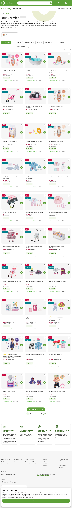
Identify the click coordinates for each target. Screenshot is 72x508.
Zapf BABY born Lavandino (9, 391)
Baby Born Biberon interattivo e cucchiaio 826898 (35, 317)
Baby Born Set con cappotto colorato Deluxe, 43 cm (58, 319)
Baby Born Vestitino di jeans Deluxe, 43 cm (35, 355)
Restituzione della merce (48, 461)
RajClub (63, 8)
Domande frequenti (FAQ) (65, 463)
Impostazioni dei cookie (30, 464)
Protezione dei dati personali (31, 461)
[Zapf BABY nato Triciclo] (12, 95)
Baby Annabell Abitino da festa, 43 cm (11, 246)
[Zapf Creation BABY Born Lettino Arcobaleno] (59, 235)
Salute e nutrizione (5, 464)
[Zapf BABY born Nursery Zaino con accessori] (35, 131)
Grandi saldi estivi (17, 8)
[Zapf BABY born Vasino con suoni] (12, 306)
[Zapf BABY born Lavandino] (12, 381)
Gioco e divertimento (17, 462)
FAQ (59, 8)
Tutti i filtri (7, 42)
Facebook (6, 482)
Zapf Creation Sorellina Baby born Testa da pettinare (59, 71)
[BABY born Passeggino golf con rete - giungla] (35, 235)
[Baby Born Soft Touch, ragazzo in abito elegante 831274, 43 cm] (12, 343)
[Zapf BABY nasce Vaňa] (35, 60)
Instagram (14, 482)
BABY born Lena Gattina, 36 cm (56, 106)
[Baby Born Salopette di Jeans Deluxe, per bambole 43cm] (35, 166)
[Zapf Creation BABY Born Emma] (12, 60)
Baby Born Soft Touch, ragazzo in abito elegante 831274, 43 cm (12, 357)
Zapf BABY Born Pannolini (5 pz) (10, 141)
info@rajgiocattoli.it (43, 475)
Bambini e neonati (5, 461)
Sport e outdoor (18, 459)
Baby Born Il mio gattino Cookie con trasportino (34, 107)
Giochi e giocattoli (5, 459)
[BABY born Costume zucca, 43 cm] (59, 381)
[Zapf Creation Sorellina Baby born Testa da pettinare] (59, 60)
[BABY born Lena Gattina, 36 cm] (59, 95)
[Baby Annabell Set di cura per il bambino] (35, 201)
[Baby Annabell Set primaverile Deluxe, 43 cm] (59, 166)
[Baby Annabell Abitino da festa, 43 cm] (12, 235)
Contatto (68, 8)
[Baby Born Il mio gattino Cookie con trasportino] (35, 95)
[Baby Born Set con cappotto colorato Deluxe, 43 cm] (59, 306)
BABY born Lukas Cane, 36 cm (56, 141)
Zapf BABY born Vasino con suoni (10, 317)
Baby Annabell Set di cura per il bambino (35, 212)
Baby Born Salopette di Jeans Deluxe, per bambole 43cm (35, 177)
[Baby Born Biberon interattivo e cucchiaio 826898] (35, 306)
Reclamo (45, 459)
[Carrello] (69, 3)
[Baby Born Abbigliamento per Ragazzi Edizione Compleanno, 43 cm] (35, 381)
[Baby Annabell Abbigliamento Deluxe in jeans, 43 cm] (12, 166)
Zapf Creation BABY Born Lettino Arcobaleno (56, 247)
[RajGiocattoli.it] (2, 13)
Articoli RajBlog (62, 465)
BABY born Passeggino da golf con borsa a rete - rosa (12, 282)
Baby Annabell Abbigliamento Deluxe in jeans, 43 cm (12, 177)
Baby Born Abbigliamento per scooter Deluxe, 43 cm (57, 282)
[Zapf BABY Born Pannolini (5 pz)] (12, 131)
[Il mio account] (62, 3)
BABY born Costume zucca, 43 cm (57, 391)
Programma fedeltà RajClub (63, 460)
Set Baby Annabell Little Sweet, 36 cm (58, 212)
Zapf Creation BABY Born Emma (10, 70)
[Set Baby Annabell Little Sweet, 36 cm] (59, 201)
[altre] (44, 413)
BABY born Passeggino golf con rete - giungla (34, 247)
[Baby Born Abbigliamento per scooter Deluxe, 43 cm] (59, 271)
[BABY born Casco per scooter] (12, 201)
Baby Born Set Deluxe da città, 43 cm (34, 281)
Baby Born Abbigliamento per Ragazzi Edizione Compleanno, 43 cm (34, 392)
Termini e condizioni (29, 459)
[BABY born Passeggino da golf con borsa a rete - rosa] (12, 271)
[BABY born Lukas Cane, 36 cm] (59, 131)
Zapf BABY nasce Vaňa (31, 70)
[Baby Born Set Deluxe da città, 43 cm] (35, 271)
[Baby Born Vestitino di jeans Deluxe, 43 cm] (35, 343)
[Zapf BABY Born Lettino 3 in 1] (59, 343)
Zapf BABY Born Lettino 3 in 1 (55, 354)
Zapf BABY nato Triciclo (8, 106)
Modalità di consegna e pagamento (48, 464)
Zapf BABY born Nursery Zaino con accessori (34, 142)
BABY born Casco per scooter (10, 212)
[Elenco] (58, 3)
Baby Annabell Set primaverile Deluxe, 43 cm (59, 176)
